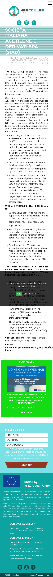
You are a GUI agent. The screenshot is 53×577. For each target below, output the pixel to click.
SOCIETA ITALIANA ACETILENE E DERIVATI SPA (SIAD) (27, 61)
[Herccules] (26, 11)
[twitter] (33, 22)
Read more (26, 412)
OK (19, 294)
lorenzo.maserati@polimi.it (22, 558)
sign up (26, 465)
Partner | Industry (27, 60)
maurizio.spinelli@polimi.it (28, 551)
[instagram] (26, 22)
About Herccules (27, 58)
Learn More (30, 294)
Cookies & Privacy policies (38, 575)
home (13, 58)
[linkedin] (19, 22)
